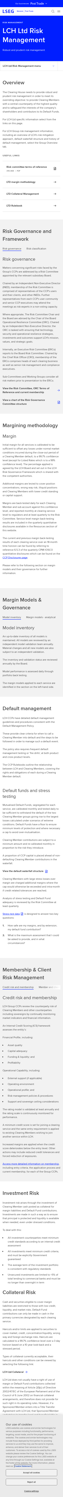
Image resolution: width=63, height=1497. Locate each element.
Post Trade (37, 3)
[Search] (53, 11)
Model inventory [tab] (12, 617)
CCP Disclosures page (15, 557)
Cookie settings (31, 1491)
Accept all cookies (31, 1472)
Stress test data (11, 914)
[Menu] (59, 11)
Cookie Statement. (23, 1466)
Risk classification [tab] (36, 248)
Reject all (31, 1482)
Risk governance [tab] (12, 248)
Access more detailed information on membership (31, 1164)
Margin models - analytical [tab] (41, 617)
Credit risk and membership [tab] (18, 987)
